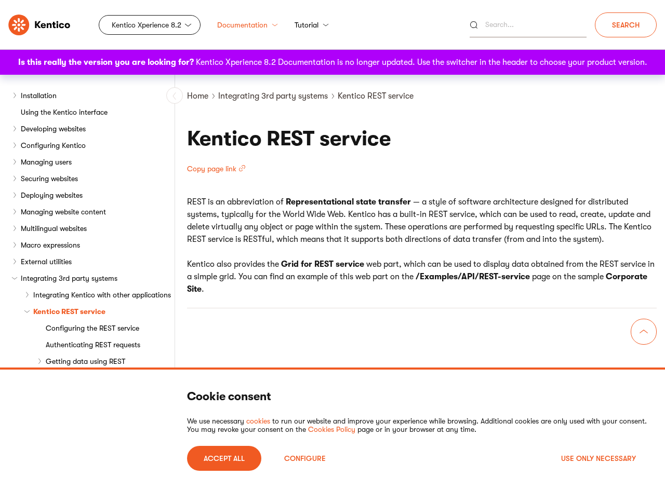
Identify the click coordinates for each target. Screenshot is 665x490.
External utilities (46, 261)
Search (626, 25)
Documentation (242, 25)
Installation (39, 95)
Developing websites (53, 129)
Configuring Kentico (53, 145)
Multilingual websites (54, 228)
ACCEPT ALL (224, 458)
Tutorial (306, 25)
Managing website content (63, 212)
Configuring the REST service (92, 328)
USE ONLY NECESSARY (598, 458)
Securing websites (49, 178)
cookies (258, 421)
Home (197, 96)
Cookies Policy (331, 429)
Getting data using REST (85, 361)
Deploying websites (52, 195)
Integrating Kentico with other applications (102, 295)
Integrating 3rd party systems (69, 278)
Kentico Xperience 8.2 (146, 25)
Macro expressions (50, 245)
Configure (305, 458)
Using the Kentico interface (64, 112)
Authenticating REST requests (93, 345)
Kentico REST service (69, 311)
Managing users (46, 162)
